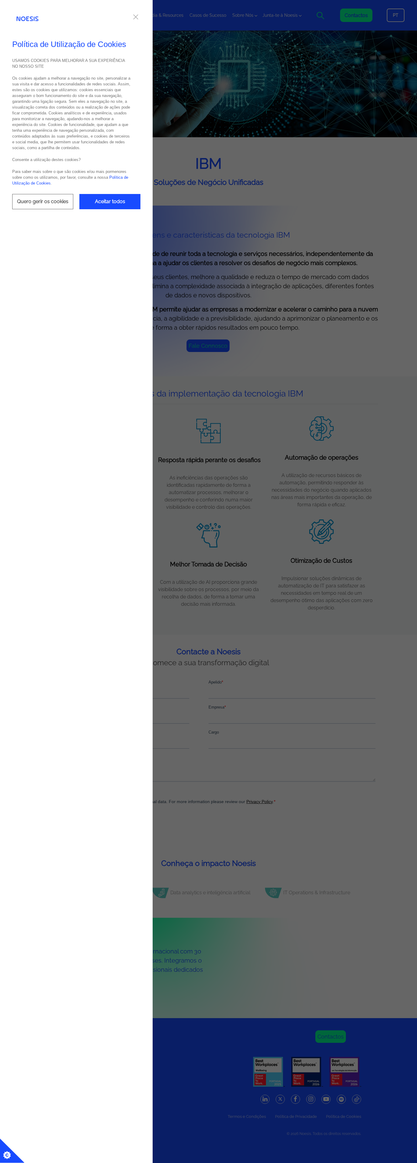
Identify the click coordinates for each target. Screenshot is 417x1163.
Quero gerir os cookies (42, 201)
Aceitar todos (110, 201)
